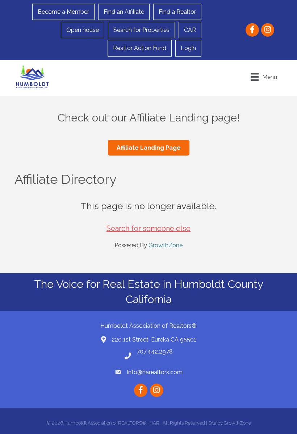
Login (188, 48)
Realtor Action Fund (139, 48)
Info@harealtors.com (155, 372)
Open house (82, 29)
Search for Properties (141, 29)
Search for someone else (148, 228)
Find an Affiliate (124, 11)
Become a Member (63, 11)
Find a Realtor (177, 11)
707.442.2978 (155, 351)
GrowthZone (165, 245)
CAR (190, 29)
